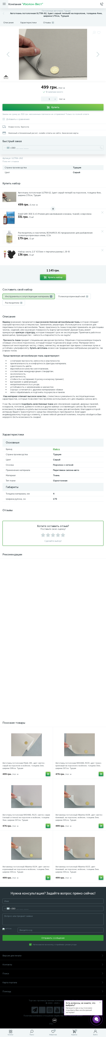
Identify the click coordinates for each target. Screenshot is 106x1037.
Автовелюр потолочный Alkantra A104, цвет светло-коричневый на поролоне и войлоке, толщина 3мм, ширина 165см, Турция (26, 869)
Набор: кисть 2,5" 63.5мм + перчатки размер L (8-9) (44, 251)
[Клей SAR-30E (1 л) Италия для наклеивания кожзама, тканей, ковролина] (9, 218)
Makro (56, 449)
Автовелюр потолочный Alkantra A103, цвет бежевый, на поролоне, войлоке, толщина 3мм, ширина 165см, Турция (77, 869)
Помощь (6, 991)
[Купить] (48, 605)
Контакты (7, 964)
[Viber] (42, 1010)
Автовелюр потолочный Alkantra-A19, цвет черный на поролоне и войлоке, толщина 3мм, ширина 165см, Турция (25, 597)
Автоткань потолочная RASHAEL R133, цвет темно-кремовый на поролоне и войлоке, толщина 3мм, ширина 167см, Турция (78, 765)
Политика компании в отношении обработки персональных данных (53, 1016)
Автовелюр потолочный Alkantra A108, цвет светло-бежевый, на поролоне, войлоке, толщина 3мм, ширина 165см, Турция (79, 817)
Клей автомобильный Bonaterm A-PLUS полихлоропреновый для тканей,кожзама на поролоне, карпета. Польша (75, 649)
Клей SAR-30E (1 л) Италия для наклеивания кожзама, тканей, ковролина (54, 214)
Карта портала (9, 982)
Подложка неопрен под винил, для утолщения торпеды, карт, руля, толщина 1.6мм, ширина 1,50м (78, 699)
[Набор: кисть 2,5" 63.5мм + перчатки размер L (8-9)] (9, 256)
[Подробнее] (48, 657)
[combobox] (9, 147)
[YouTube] (57, 1010)
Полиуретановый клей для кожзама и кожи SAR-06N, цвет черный (24, 647)
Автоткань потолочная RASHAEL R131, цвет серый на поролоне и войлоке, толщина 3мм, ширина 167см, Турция (79, 597)
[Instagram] (49, 1010)
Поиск (5, 973)
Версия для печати (11, 955)
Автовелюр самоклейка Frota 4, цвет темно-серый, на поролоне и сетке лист (25, 699)
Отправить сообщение (53, 938)
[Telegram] (34, 1010)
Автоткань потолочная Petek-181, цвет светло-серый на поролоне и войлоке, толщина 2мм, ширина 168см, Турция (23, 765)
